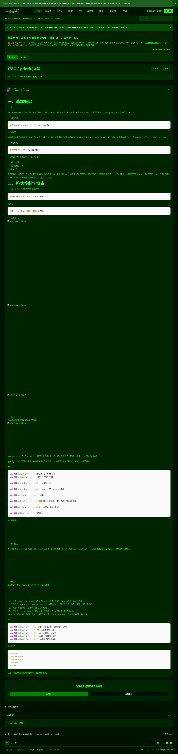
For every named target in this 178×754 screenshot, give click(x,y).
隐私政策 (31, 750)
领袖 (23, 88)
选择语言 (9, 750)
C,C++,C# (38, 76)
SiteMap (141, 750)
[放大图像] (65, 221)
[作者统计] (169, 89)
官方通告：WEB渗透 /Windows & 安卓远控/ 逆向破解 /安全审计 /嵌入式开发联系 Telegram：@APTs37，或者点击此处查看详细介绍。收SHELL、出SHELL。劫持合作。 (68, 3)
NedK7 (14, 76)
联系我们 (40, 750)
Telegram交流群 (152, 42)
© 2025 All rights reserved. (160, 750)
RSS (57, 750)
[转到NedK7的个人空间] (9, 76)
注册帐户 (49, 694)
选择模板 (20, 750)
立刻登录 (128, 694)
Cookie (49, 750)
